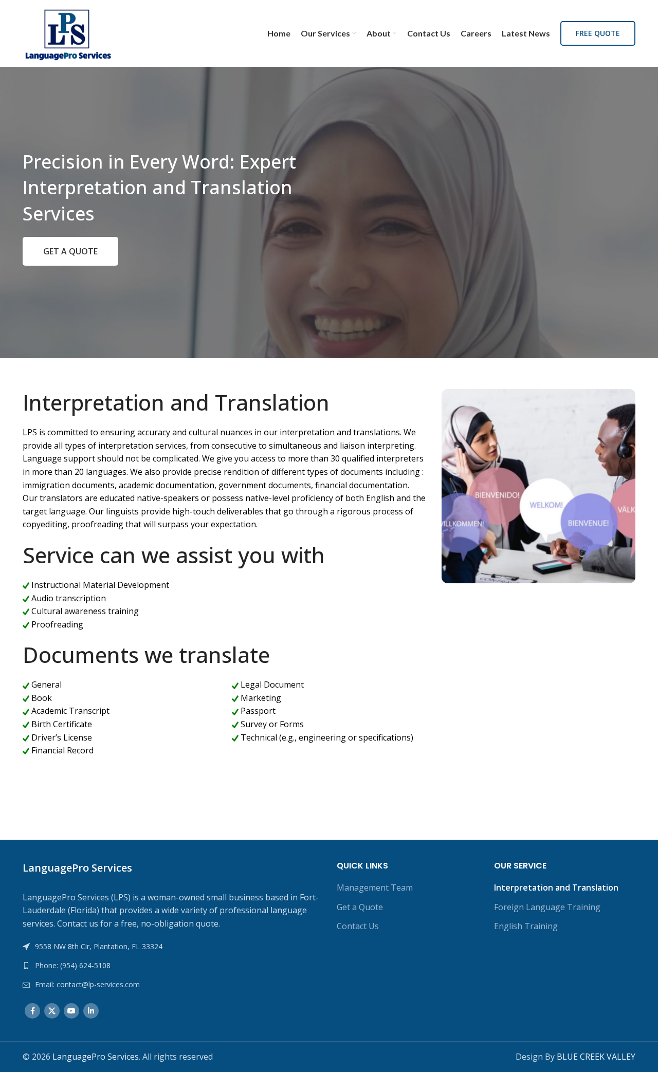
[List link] (172, 965)
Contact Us (358, 926)
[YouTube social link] (71, 1011)
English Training (526, 926)
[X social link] (52, 1011)
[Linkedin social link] (91, 1011)
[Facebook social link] (32, 1011)
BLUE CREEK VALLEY (596, 1056)
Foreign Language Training (547, 907)
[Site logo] (68, 32)
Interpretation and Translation (556, 887)
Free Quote (598, 33)
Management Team (375, 887)
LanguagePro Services (95, 1056)
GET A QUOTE (70, 251)
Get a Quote (360, 907)
